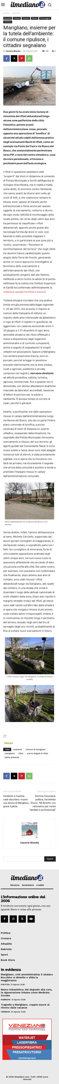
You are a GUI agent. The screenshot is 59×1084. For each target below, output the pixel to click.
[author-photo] (29, 838)
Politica (34, 18)
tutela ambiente (12, 757)
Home (6, 13)
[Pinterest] (21, 58)
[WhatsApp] (29, 58)
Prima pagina (45, 18)
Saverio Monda (13, 51)
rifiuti (20, 753)
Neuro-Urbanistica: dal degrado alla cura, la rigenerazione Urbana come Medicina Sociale (26, 992)
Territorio (7, 22)
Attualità (16, 13)
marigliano (10, 753)
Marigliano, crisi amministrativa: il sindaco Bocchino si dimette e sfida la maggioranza (27, 977)
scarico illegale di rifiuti (37, 753)
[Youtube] (31, 919)
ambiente (17, 749)
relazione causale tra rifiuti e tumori (24, 291)
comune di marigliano (36, 749)
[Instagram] (13, 919)
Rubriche (5, 999)
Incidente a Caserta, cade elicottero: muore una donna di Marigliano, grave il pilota (16, 801)
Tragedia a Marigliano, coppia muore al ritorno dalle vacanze (25, 1006)
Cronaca (17, 18)
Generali (26, 18)
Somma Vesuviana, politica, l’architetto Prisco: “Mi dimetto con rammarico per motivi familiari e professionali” (43, 803)
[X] (14, 58)
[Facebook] (6, 58)
